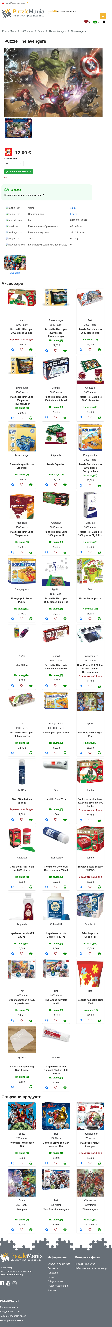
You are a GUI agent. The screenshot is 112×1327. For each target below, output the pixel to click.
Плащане (53, 1272)
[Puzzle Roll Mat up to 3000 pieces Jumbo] (12, 350)
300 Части (21, 1205)
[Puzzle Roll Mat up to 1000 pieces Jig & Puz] (46, 619)
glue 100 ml (22, 665)
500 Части (90, 1205)
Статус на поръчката (59, 1264)
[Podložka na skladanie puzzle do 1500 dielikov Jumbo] (81, 821)
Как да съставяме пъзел (13, 1316)
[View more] (22, 305)
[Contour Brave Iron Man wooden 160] (46, 1163)
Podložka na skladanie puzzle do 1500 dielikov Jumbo (90, 802)
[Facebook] (2, 1284)
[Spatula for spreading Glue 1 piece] (12, 1087)
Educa (41, 31)
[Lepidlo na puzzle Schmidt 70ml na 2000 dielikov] (46, 1088)
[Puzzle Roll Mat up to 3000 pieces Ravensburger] (46, 351)
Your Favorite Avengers (56, 1209)
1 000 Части (27, 31)
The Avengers (90, 1209)
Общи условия (55, 1281)
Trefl (90, 320)
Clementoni (90, 1200)
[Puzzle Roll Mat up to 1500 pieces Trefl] (12, 753)
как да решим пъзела (11, 1320)
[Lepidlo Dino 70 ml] (46, 820)
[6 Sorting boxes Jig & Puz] (81, 753)
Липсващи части (9, 1307)
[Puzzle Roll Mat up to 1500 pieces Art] (12, 552)
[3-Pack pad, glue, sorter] (46, 753)
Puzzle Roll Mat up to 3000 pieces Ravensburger (56, 333)
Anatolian (56, 523)
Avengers (21, 1209)
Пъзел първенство (58, 1286)
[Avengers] (12, 1230)
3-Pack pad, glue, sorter (56, 732)
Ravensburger (56, 320)
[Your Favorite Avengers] (46, 1230)
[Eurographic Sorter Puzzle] (12, 619)
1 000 (73, 208)
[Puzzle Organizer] (46, 485)
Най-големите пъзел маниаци (91, 1268)
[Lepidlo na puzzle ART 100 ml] (12, 954)
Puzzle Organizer (56, 464)
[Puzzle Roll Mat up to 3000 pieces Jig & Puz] (81, 552)
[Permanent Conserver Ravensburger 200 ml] (46, 887)
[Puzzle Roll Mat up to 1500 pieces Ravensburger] (12, 418)
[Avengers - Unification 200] (12, 1163)
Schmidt (56, 388)
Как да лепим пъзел (10, 1311)
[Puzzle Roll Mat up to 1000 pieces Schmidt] (46, 686)
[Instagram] (14, 1284)
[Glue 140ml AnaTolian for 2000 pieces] (12, 887)
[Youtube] (8, 1284)
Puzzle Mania (9, 31)
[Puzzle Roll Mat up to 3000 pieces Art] (81, 417)
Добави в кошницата (18, 171)
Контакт (52, 1290)
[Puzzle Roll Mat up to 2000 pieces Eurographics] (81, 486)
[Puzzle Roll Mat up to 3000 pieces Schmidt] (46, 417)
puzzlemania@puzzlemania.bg (16, 1271)
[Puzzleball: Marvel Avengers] (81, 1163)
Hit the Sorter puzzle (90, 598)
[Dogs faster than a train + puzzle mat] (12, 1020)
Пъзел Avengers (57, 31)
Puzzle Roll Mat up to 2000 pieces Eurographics (90, 468)
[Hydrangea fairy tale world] (46, 1020)
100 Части (56, 1205)
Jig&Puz (90, 523)
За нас (51, 1277)
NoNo (22, 656)
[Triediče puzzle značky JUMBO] (81, 887)
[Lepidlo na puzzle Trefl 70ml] (81, 1020)
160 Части (56, 1138)
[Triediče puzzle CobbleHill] (81, 954)
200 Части (21, 1138)
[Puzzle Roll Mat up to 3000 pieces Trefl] (81, 350)
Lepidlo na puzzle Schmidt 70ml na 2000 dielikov (56, 1070)
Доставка (53, 1268)
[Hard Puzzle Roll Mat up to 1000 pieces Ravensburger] (81, 687)
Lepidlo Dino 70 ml (56, 799)
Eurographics (90, 455)
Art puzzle (90, 388)
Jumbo (21, 320)
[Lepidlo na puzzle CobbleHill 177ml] (46, 954)
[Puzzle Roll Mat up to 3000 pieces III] (46, 552)
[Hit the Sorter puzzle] (81, 619)
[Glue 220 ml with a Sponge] (12, 820)
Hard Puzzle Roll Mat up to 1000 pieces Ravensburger (90, 668)
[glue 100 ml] (12, 686)
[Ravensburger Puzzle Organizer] (12, 485)
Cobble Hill (56, 924)
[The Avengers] (81, 1230)
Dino (56, 790)
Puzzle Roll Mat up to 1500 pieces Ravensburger (21, 400)
